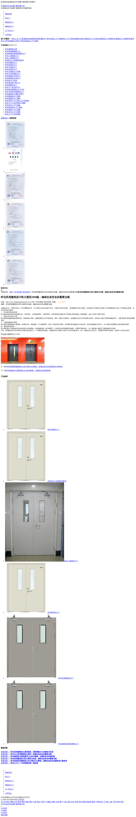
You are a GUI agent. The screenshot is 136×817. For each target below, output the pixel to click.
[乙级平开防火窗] (15, 148)
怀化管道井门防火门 (12, 83)
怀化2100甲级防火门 (12, 74)
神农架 (88, 802)
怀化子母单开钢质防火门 (14, 92)
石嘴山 (48, 802)
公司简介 (8, 35)
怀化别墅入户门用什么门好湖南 (17, 101)
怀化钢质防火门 (11, 85)
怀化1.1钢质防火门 (12, 56)
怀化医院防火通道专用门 (14, 94)
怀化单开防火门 (11, 69)
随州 (93, 802)
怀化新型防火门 (11, 65)
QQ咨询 (4, 808)
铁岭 (27, 802)
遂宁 (61, 802)
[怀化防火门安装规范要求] (26, 481)
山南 (57, 802)
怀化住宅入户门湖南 (12, 112)
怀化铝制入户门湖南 (54, 39)
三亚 (65, 802)
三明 (114, 802)
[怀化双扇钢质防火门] (31, 678)
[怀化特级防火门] (26, 430)
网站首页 (8, 14)
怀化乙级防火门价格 (12, 71)
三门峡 (105, 802)
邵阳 (84, 802)
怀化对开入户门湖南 (12, 105)
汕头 (72, 802)
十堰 (97, 802)
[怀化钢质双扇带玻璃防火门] (31, 744)
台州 (15, 802)
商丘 (101, 802)
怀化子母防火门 (11, 67)
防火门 (7, 18)
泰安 (8, 802)
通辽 (31, 802)
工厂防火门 (9, 31)
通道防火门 (9, 26)
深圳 (76, 802)
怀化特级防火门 (11, 62)
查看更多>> (5, 118)
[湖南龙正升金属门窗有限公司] (13, 6)
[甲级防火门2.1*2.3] (14, 171)
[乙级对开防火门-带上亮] (15, 228)
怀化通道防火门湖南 (119, 39)
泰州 (19, 802)
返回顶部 (4, 815)
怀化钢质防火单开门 (12, 78)
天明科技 (20, 799)
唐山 (38, 802)
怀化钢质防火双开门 (13, 41)
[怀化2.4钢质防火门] (34, 561)
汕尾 (69, 802)
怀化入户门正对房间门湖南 (15, 103)
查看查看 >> (5, 752)
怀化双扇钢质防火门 (12, 51)
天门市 (3, 802)
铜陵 (12, 802)
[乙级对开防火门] (15, 200)
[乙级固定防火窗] (15, 256)
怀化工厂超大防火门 (12, 87)
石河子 (43, 802)
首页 (11, 292)
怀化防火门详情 (11, 80)
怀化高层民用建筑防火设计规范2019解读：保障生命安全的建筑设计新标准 (34, 366)
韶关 (80, 802)
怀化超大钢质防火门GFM (87, 39)
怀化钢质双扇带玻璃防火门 (37, 39)
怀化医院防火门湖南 (104, 39)
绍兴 (122, 802)
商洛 (53, 802)
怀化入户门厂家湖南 (19, 39)
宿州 (118, 802)
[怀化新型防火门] (26, 612)
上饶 (110, 802)
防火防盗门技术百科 (22, 292)
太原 (35, 802)
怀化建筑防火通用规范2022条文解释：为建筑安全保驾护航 (28, 370)
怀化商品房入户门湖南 (29, 41)
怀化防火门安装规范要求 (14, 60)
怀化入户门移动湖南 (70, 39)
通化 (23, 802)
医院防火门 (9, 22)
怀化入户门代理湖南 (12, 114)
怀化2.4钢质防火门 (12, 58)
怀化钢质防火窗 (11, 49)
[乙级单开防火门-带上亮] (15, 284)
